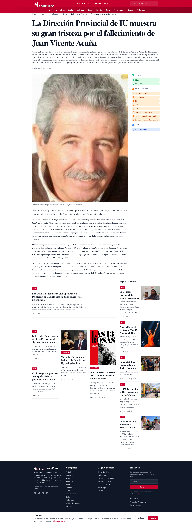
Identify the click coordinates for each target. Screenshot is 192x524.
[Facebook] (35, 493)
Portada (49, 10)
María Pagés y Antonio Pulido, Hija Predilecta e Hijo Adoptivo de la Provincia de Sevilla (73, 361)
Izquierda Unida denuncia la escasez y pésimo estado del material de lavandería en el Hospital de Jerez (129, 429)
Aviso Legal (102, 488)
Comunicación (119, 10)
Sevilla (70, 10)
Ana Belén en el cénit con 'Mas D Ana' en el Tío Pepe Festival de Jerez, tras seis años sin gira (128, 334)
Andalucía (80, 10)
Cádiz (65, 14)
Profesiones (141, 10)
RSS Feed (69, 506)
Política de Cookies (105, 481)
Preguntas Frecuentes (138, 502)
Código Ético (102, 475)
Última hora (60, 10)
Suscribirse (144, 487)
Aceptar (153, 518)
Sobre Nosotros (103, 472)
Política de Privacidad (106, 478)
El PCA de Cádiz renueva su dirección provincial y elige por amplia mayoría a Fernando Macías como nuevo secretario (45, 342)
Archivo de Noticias (73, 503)
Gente (90, 10)
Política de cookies (59, 521)
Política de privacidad (144, 494)
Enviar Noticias (135, 505)
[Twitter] (39, 493)
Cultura (130, 10)
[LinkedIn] (47, 493)
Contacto (101, 491)
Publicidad (134, 499)
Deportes (99, 10)
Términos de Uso (104, 484)
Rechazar (141, 518)
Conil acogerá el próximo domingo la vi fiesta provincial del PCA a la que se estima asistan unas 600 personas (45, 379)
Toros (108, 10)
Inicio (34, 14)
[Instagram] (43, 493)
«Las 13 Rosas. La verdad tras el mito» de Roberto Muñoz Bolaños (103, 375)
